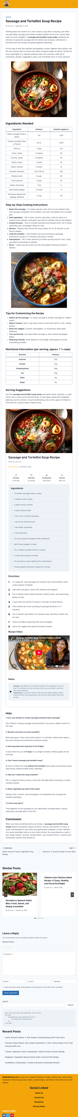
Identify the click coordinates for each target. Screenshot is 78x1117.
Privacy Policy (39, 1106)
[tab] (34, 918)
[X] (8, 1115)
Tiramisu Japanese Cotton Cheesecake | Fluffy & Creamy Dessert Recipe (35, 1052)
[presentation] (19, 884)
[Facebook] (4, 1115)
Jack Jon (11, 26)
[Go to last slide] (5, 894)
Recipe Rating (8, 942)
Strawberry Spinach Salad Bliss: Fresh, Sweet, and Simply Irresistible (19, 903)
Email (31, 981)
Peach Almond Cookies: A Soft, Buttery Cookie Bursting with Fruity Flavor (35, 1037)
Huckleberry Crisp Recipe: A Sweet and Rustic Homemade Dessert (32, 1063)
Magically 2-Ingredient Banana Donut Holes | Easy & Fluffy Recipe (32, 1057)
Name (6, 981)
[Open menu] (74, 4)
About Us (39, 1093)
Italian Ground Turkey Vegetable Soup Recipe (17, 851)
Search (5, 1001)
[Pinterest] (12, 1115)
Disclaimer (39, 1102)
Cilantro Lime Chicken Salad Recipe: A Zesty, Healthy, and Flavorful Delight (58, 880)
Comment (8, 954)
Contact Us (39, 1097)
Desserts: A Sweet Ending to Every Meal (59, 850)
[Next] (72, 894)
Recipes (8, 17)
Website (57, 981)
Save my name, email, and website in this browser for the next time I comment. (34, 987)
